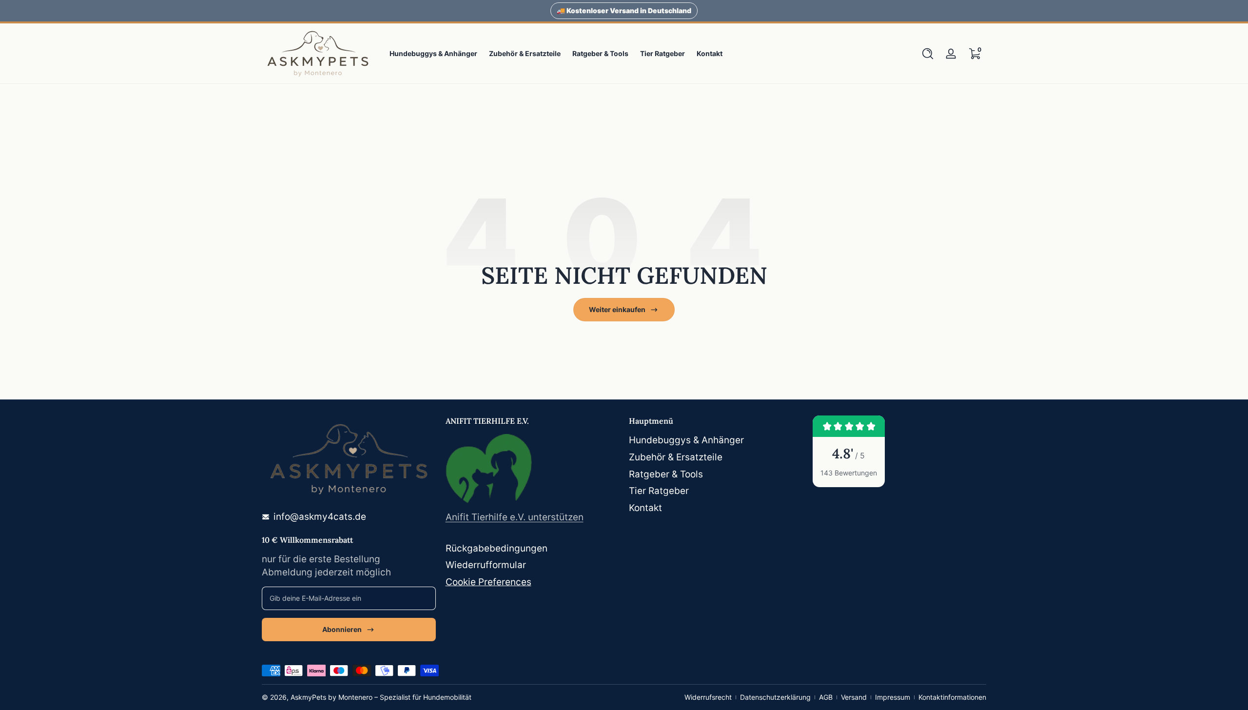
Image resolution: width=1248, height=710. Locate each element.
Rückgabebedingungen (496, 548)
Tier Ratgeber (659, 490)
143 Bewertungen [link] (848, 473)
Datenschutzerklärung (775, 697)
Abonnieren (342, 629)
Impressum (892, 697)
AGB (826, 697)
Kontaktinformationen (952, 697)
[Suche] (928, 53)
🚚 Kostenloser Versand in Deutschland (624, 10)
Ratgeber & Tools (666, 474)
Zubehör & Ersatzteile (675, 457)
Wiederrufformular (486, 565)
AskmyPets (308, 697)
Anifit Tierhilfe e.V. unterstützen (515, 517)
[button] (927, 53)
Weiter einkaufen (617, 309)
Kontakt (645, 507)
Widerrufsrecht (708, 697)
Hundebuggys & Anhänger (686, 440)
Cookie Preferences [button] (488, 582)
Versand (854, 697)
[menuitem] (716, 440)
